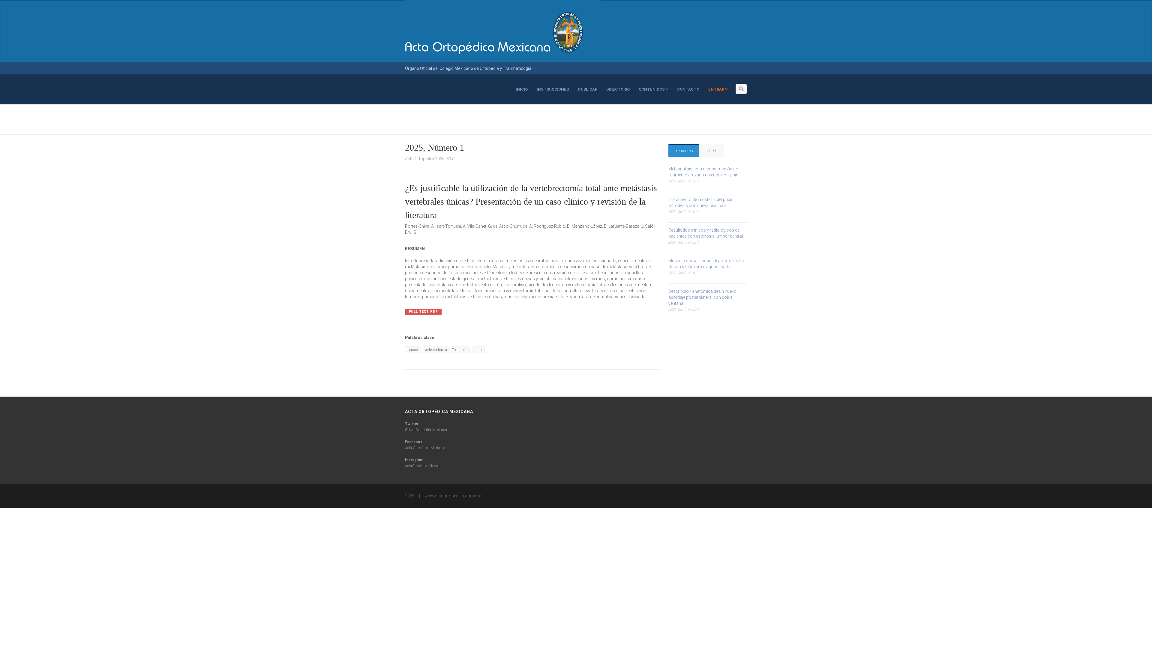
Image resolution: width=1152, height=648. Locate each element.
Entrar (716, 89)
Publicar (587, 89)
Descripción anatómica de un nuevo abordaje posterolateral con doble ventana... (702, 297)
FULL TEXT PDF (423, 312)
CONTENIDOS (652, 89)
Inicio (522, 89)
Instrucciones (553, 89)
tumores (412, 350)
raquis (478, 350)
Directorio (618, 89)
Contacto (688, 89)
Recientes (684, 150)
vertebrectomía (435, 350)
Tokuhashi (460, 350)
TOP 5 (712, 150)
